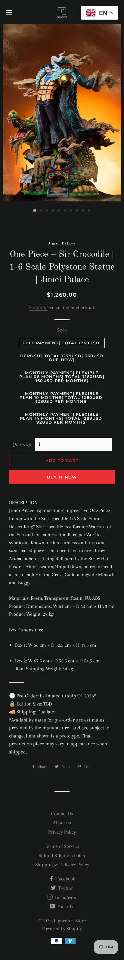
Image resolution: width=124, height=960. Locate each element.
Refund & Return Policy (62, 855)
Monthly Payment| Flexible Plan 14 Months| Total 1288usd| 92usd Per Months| (62, 418)
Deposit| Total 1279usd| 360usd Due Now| (61, 357)
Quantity (22, 444)
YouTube (65, 906)
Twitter (65, 888)
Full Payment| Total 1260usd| (62, 342)
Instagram (65, 897)
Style (62, 330)
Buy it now (62, 477)
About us (62, 823)
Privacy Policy (62, 832)
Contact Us (62, 813)
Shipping (38, 307)
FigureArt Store (70, 921)
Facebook (65, 879)
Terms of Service (62, 846)
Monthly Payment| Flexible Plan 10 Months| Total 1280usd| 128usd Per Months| (62, 397)
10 (89, 210)
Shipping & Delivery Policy (62, 864)
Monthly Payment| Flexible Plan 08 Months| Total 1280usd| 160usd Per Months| (61, 376)
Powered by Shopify (62, 928)
